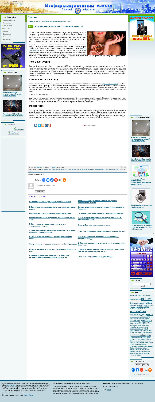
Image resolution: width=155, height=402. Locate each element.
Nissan (132, 347)
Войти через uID (142, 365)
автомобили (138, 311)
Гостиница (133, 346)
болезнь (139, 346)
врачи (146, 329)
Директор (140, 319)
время (74, 169)
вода (131, 343)
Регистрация (142, 2)
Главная (134, 2)
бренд (145, 305)
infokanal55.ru (11, 385)
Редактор (53, 167)
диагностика (134, 336)
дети (142, 315)
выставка (133, 305)
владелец (133, 319)
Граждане (133, 330)
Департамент (147, 295)
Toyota (137, 344)
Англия (132, 355)
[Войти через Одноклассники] (64, 180)
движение (133, 325)
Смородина (114, 169)
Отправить (40, 192)
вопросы (134, 323)
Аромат (45, 169)
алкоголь (148, 339)
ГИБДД (146, 319)
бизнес (137, 321)
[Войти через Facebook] (52, 180)
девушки (133, 332)
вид (149, 346)
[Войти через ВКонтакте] (48, 180)
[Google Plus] (49, 125)
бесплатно (134, 309)
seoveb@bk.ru (28, 395)
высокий (149, 332)
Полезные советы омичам (51, 21)
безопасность (135, 315)
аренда (141, 351)
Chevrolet (138, 353)
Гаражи (148, 337)
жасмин (79, 169)
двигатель (133, 349)
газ (139, 336)
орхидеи (108, 169)
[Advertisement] (13, 174)
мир (50, 169)
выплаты (149, 334)
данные (141, 344)
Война (132, 339)
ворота (146, 325)
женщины (68, 169)
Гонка (146, 327)
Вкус (137, 351)
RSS (21, 3)
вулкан (138, 355)
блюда (138, 341)
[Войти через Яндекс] (56, 180)
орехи (63, 169)
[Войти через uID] (43, 180)
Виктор (140, 295)
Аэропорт (146, 330)
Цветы (92, 169)
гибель (132, 337)
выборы (150, 305)
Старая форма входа (141, 374)
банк (150, 321)
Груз (150, 330)
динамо (142, 327)
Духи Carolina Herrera (110, 84)
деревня (144, 346)
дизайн (146, 349)
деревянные (138, 347)
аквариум (147, 351)
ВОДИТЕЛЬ (144, 323)
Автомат (138, 339)
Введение (142, 334)
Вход (149, 2)
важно (149, 336)
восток (137, 327)
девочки (136, 334)
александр (146, 317)
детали (142, 342)
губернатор (139, 307)
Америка (143, 336)
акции (143, 339)
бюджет (146, 307)
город (148, 302)
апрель (143, 332)
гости (132, 334)
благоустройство (135, 299)
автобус (140, 330)
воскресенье (134, 328)
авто (151, 343)
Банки (138, 332)
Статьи (37, 21)
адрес (132, 317)
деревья (132, 307)
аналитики (141, 325)
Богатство (140, 349)
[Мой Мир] (46, 125)
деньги (149, 314)
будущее (137, 343)
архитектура (138, 317)
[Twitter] (39, 125)
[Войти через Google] (60, 180)
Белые (145, 347)
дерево (147, 342)
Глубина (140, 328)
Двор (151, 346)
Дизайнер (138, 337)
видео (132, 321)
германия (140, 305)
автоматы (145, 353)
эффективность (100, 169)
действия (144, 321)
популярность (56, 169)
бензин (142, 341)
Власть (132, 303)
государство (139, 303)
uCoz (109, 390)
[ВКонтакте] (35, 125)
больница (141, 309)
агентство (147, 341)
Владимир (133, 295)
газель (132, 344)
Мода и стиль (65, 21)
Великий (132, 341)
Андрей (132, 327)
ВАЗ (145, 344)
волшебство (86, 169)
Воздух (143, 337)
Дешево (132, 353)
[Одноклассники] (42, 125)
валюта (132, 351)
